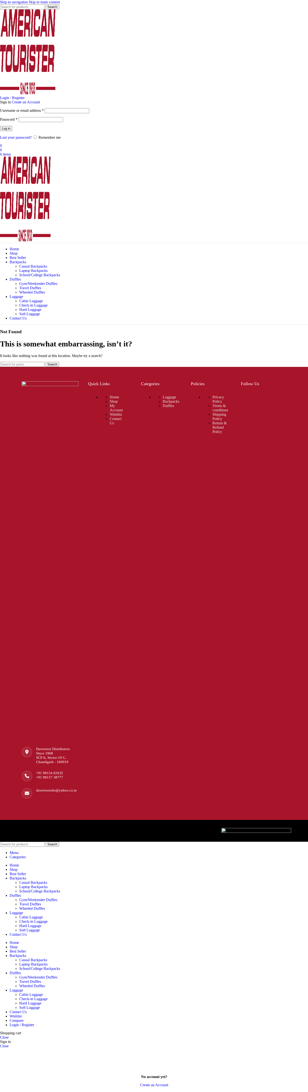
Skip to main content (44, 2)
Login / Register (22, 1025)
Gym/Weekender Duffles (38, 284)
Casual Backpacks (33, 266)
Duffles (168, 406)
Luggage (169, 397)
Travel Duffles (30, 288)
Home (114, 397)
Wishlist (116, 414)
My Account (116, 408)
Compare (17, 1020)
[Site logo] (27, 93)
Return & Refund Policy (219, 427)
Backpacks (171, 401)
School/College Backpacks (39, 275)
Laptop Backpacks (33, 271)
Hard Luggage (30, 310)
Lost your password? (16, 137)
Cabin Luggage (31, 301)
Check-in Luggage (33, 305)
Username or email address (22, 110)
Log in (6, 128)
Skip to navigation (14, 2)
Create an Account (26, 102)
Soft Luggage (29, 314)
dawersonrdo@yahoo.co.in (56, 790)
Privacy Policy (218, 399)
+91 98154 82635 (49, 773)
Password (9, 119)
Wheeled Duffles (32, 292)
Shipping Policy (219, 416)
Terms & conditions (220, 408)
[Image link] (50, 385)
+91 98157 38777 (49, 777)
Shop (114, 401)
